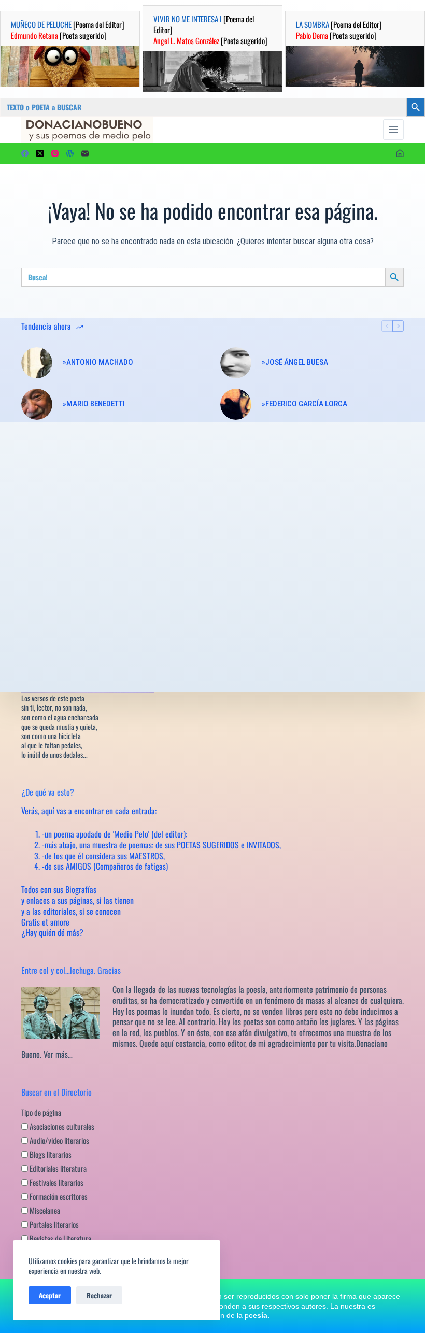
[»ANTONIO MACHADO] (36, 362)
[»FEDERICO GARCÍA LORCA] (235, 404)
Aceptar (50, 1295)
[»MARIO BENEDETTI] (36, 404)
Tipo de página (41, 1112)
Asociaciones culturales (61, 1126)
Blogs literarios (50, 1154)
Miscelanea (44, 1210)
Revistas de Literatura (59, 1238)
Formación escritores (58, 1196)
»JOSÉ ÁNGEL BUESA (295, 362)
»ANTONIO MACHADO (98, 362)
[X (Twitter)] (40, 153)
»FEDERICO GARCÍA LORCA (304, 403)
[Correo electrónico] (85, 153)
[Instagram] (55, 153)
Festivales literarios (55, 1182)
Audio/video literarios (58, 1140)
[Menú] (393, 129)
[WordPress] (70, 153)
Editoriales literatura (57, 1168)
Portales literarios (53, 1224)
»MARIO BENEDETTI (94, 403)
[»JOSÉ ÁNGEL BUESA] (235, 362)
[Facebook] (25, 153)
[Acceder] (400, 153)
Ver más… (58, 1054)
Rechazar (99, 1295)
